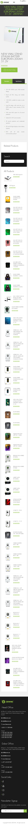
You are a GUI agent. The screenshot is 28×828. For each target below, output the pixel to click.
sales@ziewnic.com (7, 721)
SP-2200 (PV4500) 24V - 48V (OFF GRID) (18, 532)
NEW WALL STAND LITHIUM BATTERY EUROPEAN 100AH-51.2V (18, 320)
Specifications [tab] (19, 81)
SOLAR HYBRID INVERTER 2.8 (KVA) (17, 286)
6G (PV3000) (16, 411)
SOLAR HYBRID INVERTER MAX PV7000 (16, 390)
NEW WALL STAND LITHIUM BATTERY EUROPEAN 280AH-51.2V (18, 402)
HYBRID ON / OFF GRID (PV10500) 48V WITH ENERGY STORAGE (18, 345)
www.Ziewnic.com (7, 724)
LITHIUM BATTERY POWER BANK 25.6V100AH (17, 501)
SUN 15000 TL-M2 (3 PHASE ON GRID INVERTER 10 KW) (18, 298)
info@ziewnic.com (7, 718)
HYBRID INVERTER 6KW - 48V (17, 543)
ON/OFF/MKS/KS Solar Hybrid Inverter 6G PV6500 (17, 242)
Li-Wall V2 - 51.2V (17, 521)
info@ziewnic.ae (6, 752)
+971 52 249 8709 (7, 772)
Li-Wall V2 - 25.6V (17, 510)
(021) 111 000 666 (7, 727)
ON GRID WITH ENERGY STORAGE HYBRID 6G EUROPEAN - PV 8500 (18, 264)
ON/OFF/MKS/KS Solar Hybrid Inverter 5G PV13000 (17, 231)
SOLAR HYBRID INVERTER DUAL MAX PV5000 (18, 379)
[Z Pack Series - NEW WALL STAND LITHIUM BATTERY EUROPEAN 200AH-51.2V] (14, 35)
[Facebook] (20, 1)
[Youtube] (22, 1)
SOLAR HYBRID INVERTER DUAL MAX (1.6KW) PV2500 (18, 368)
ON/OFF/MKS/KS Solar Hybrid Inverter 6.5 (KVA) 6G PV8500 (18, 253)
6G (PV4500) (16, 422)
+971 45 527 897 (7, 762)
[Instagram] (23, 1)
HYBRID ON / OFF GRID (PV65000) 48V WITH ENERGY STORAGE (18, 578)
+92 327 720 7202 (7, 732)
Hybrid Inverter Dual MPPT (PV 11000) (17, 434)
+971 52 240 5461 (7, 767)
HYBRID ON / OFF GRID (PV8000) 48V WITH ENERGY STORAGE (18, 332)
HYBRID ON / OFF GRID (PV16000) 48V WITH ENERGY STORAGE (18, 590)
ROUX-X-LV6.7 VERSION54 (16, 624)
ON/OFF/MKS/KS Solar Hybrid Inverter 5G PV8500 (17, 220)
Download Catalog (10, 70)
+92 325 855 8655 (7, 734)
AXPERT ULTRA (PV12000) (16, 489)
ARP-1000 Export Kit (17, 174)
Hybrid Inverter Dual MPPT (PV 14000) (17, 445)
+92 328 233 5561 (7, 737)
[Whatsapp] (25, 1)
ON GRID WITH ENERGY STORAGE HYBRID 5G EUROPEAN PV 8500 (18, 671)
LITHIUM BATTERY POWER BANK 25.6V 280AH (18, 658)
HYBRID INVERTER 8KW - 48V (17, 554)
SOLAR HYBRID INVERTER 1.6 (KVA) (17, 275)
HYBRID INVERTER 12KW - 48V (17, 565)
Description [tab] (6, 81)
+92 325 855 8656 (7, 736)
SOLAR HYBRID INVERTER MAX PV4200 (16, 198)
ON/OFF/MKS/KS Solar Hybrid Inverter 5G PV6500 (17, 209)
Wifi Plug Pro (12, 185)
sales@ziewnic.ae (6, 755)
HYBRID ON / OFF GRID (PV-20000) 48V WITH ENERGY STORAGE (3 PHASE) (18, 603)
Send (25, 810)
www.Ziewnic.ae (6, 759)
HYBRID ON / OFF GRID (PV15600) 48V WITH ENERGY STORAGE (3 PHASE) (18, 357)
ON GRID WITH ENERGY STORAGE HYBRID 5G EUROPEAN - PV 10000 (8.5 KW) (18, 683)
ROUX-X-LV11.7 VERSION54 (16, 635)
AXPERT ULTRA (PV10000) (16, 478)
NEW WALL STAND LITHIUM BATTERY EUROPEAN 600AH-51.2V (16, 648)
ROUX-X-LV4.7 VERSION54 (16, 613)
